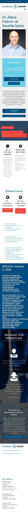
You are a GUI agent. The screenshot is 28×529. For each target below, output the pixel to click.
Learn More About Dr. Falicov (14, 111)
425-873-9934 (17, 1)
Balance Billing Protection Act (11, 450)
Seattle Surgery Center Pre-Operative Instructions (14, 255)
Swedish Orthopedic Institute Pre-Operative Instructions (14, 258)
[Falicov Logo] (12, 445)
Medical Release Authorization (12, 453)
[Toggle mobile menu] (25, 9)
